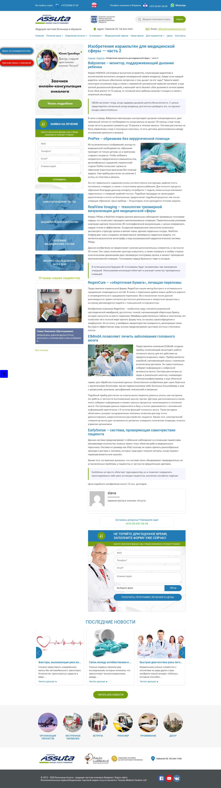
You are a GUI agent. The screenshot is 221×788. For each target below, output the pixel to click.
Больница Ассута (64, 777)
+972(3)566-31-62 (69, 5)
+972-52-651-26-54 (158, 6)
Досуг (173, 735)
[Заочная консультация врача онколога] (59, 114)
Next (182, 653)
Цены (170, 35)
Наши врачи (137, 35)
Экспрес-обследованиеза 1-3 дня (59, 262)
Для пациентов (154, 35)
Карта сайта (121, 777)
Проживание (148, 735)
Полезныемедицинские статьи (59, 242)
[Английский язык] (94, 5)
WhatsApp (180, 5)
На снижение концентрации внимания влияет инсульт (174, 662)
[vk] (176, 781)
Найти (179, 19)
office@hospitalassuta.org (172, 29)
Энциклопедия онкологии (59, 222)
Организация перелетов (48, 737)
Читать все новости (110, 694)
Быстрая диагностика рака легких (110, 662)
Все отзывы (41, 350)
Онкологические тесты (59, 201)
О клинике (95, 35)
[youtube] (169, 781)
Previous (39, 653)
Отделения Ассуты (75, 35)
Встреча (98, 735)
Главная (39, 35)
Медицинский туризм (116, 35)
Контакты (180, 35)
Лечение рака (53, 35)
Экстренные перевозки (72, 737)
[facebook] (162, 781)
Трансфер (123, 735)
